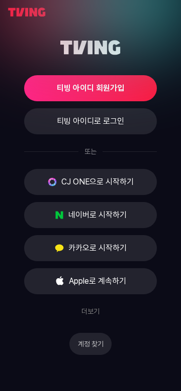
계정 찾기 (91, 344)
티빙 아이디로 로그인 (90, 121)
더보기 (90, 311)
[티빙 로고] (27, 12)
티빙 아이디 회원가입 (90, 88)
